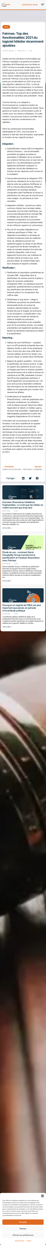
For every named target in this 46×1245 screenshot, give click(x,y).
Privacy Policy (19, 1240)
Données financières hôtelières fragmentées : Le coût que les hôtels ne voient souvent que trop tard (22, 505)
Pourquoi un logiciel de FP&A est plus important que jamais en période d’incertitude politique (21, 608)
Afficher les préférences (23, 1235)
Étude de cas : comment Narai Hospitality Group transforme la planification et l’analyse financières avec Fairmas (21, 556)
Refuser (23, 1228)
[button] (42, 1196)
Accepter (23, 1222)
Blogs (6, 27)
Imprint (29, 1240)
